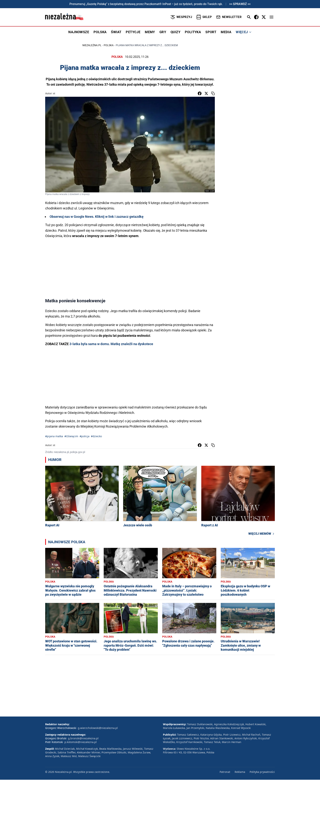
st (54, 93)
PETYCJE (133, 32)
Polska (109, 45)
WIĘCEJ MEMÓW (259, 533)
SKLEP (207, 17)
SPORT (210, 32)
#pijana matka (54, 436)
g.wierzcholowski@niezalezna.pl (98, 728)
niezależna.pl (91, 45)
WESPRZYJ (184, 17)
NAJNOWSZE (78, 32)
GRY (162, 32)
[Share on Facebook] (199, 93)
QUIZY (175, 32)
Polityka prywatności (262, 772)
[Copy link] (213, 93)
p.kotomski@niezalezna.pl (80, 742)
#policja (84, 436)
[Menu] (271, 17)
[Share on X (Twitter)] (206, 93)
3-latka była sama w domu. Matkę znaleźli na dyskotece (111, 344)
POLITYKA (193, 32)
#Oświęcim (71, 436)
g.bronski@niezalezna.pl (83, 738)
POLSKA (100, 32)
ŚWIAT (116, 32)
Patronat (225, 772)
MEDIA (226, 32)
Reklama (240, 772)
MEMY (150, 32)
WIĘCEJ (242, 32)
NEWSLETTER (231, 17)
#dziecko (96, 436)
